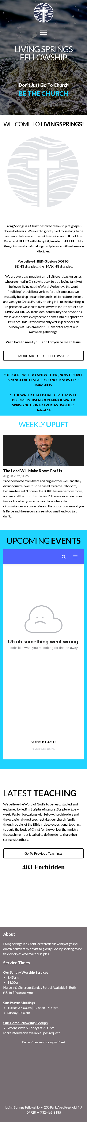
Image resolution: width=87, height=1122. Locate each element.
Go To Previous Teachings (43, 853)
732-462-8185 (50, 1112)
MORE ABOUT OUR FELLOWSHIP (43, 356)
